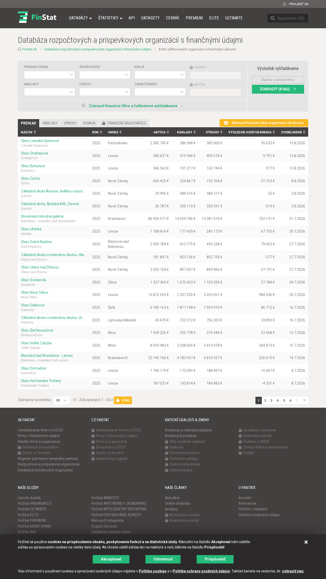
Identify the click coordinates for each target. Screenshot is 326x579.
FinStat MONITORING (34, 526)
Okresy (200, 67)
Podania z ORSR (256, 442)
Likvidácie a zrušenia (259, 430)
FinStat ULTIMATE (32, 509)
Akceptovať (111, 559)
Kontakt (245, 498)
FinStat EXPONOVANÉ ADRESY (116, 515)
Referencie (247, 503)
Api (132, 17)
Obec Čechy (30, 178)
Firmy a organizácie (111, 442)
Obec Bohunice (33, 166)
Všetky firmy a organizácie (39, 442)
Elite (214, 17)
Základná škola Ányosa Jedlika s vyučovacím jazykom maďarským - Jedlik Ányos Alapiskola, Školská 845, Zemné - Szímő (53, 191)
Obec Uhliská (31, 229)
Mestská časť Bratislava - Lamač (47, 356)
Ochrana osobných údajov (259, 515)
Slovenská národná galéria (42, 216)
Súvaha (89, 123)
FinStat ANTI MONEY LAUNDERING (118, 503)
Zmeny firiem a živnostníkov (265, 447)
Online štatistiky (178, 503)
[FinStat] (37, 21)
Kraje (139, 67)
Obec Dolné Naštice (36, 242)
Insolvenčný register (112, 459)
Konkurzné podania (180, 436)
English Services (104, 526)
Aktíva (199, 85)
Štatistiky (108, 17)
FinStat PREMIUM (32, 520)
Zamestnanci (145, 84)
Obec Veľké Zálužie (36, 343)
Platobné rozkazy (183, 459)
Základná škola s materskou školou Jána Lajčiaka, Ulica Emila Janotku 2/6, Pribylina (53, 318)
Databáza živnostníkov (40, 447)
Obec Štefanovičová (37, 330)
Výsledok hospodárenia (249, 132)
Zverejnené (291, 132)
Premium (194, 17)
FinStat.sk (29, 49)
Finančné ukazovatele (127, 123)
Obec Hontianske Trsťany (41, 381)
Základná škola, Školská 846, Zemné (50, 204)
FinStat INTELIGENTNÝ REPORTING (119, 509)
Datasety (150, 17)
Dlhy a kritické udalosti (187, 442)
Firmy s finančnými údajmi (39, 436)
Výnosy (85, 84)
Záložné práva (180, 470)
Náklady (31, 84)
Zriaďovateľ (89, 67)
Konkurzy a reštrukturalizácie (188, 430)
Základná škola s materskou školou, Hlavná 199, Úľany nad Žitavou (53, 255)
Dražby (248, 453)
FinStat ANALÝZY (105, 498)
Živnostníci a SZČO (111, 447)
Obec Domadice (33, 368)
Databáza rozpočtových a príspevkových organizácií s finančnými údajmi (97, 49)
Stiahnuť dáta (267, 123)
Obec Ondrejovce (34, 153)
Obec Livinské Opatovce (40, 141)
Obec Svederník (33, 280)
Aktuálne (172, 498)
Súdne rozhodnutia (184, 464)
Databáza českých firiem (111, 532)
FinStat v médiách (253, 509)
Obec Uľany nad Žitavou (40, 267)
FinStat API (27, 532)
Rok (95, 132)
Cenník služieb (29, 498)
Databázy (78, 17)
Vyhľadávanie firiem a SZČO (40, 430)
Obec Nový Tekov (34, 292)
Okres (113, 132)
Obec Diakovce (33, 305)
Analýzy (171, 509)
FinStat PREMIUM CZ (34, 503)
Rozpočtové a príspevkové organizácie (49, 464)
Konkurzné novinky (184, 515)
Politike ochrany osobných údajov (201, 571)
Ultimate (234, 17)
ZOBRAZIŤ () (275, 89)
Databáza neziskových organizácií (45, 470)
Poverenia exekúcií (184, 453)
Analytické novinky (184, 520)
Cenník (172, 17)
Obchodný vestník (257, 436)
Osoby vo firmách (36, 453)
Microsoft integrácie (107, 520)
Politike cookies (153, 571)
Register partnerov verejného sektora (48, 459)
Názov (27, 132)
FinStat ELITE (28, 515)
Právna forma (36, 67)
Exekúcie (176, 447)
